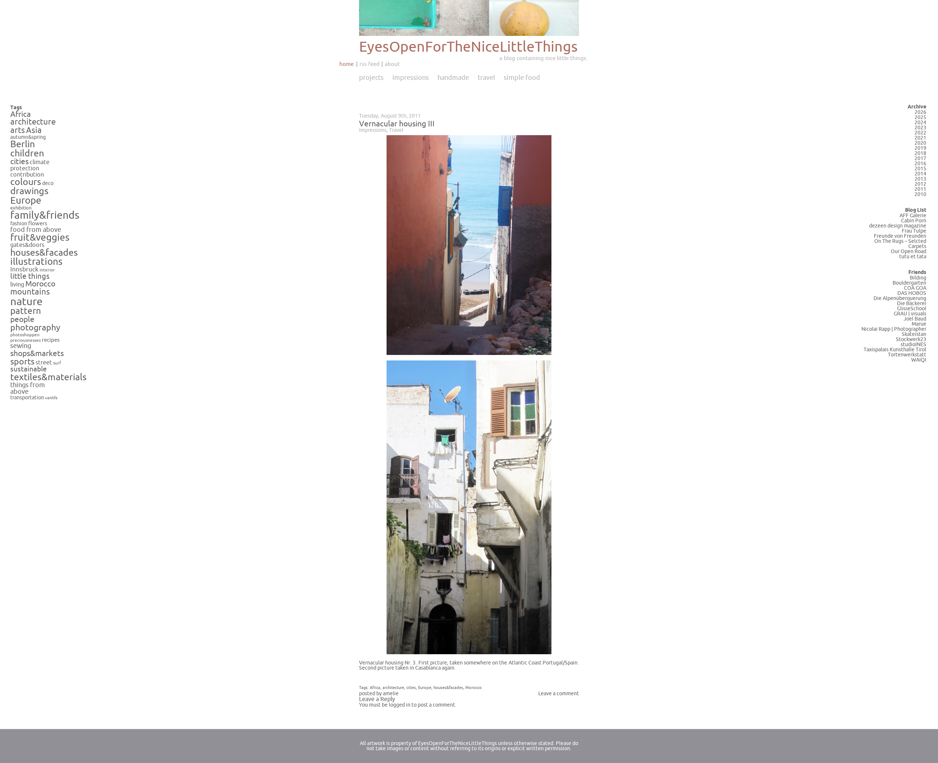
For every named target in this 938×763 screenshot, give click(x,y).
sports (22, 361)
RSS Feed (369, 64)
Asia (34, 130)
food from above (35, 229)
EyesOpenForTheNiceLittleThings (468, 47)
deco (47, 183)
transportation (27, 397)
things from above (27, 388)
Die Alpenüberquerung (900, 298)
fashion (18, 223)
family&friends (45, 215)
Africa (20, 114)
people (22, 319)
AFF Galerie (913, 215)
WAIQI (918, 360)
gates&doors (27, 245)
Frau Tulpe (914, 231)
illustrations (36, 262)
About (392, 64)
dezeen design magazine (897, 226)
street (44, 362)
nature (26, 301)
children (27, 153)
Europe (25, 200)
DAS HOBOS (911, 293)
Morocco (40, 284)
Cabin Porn (913, 220)
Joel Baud (915, 319)
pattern (25, 311)
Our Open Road (908, 251)
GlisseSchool (911, 308)
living (17, 285)
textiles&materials (48, 377)
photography (35, 327)
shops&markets (37, 353)
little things (29, 276)
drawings (29, 191)
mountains (30, 292)
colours (25, 182)
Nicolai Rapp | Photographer (893, 329)
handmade (453, 77)
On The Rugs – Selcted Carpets (900, 243)
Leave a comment (558, 693)
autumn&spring (28, 137)
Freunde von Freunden (900, 236)
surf (57, 363)
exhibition (21, 208)
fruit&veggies (40, 237)
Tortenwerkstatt (907, 355)
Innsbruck (24, 269)
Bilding (918, 278)
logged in (399, 705)
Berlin (22, 144)
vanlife (51, 398)
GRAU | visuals (910, 313)
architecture (33, 122)
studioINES (913, 344)
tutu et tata (912, 256)
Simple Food (522, 77)
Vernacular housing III (397, 124)
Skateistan (914, 334)
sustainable (28, 369)
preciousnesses (25, 340)
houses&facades (44, 253)
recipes (51, 340)
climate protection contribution (29, 168)
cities (19, 162)
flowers (37, 223)
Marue (919, 324)
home (346, 64)
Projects (371, 77)
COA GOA (915, 288)
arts (17, 130)
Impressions (410, 77)
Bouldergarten (909, 283)
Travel (486, 77)
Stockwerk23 (911, 339)
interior (47, 270)
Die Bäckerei (911, 303)
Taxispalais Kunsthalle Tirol (895, 349)
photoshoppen (25, 335)
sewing (20, 345)
